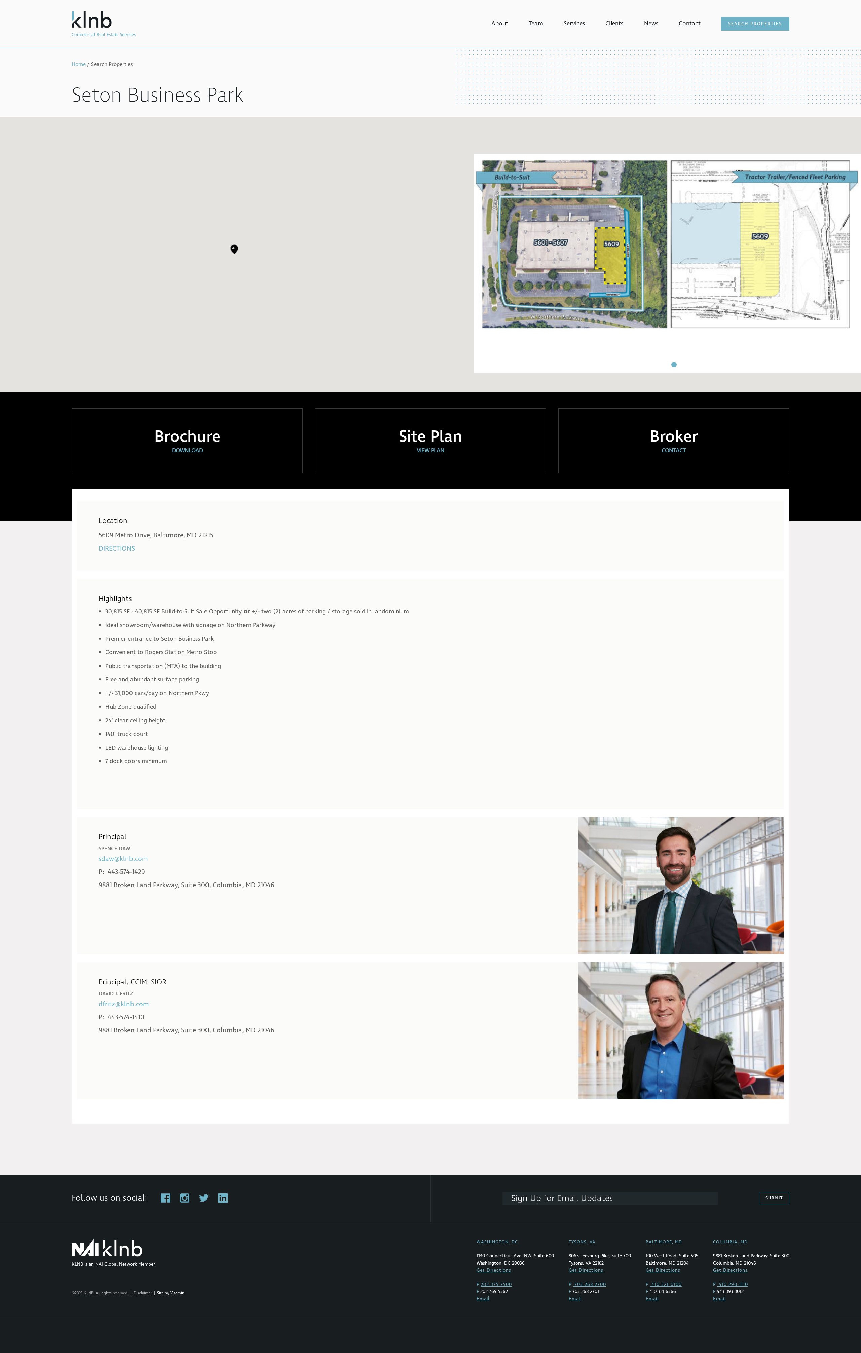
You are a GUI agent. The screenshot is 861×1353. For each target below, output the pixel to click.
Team (536, 23)
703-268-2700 (589, 1284)
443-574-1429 (126, 872)
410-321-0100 (666, 1284)
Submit (774, 1198)
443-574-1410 (126, 1017)
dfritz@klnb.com (124, 1004)
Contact (690, 23)
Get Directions (494, 1270)
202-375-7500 (496, 1284)
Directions (117, 548)
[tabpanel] (667, 263)
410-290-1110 (732, 1284)
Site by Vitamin (170, 1293)
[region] (430, 254)
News (651, 23)
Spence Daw (114, 848)
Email (483, 1298)
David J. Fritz (116, 994)
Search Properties (755, 24)
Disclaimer (143, 1293)
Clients (614, 23)
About (499, 23)
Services (574, 23)
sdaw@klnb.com (123, 859)
